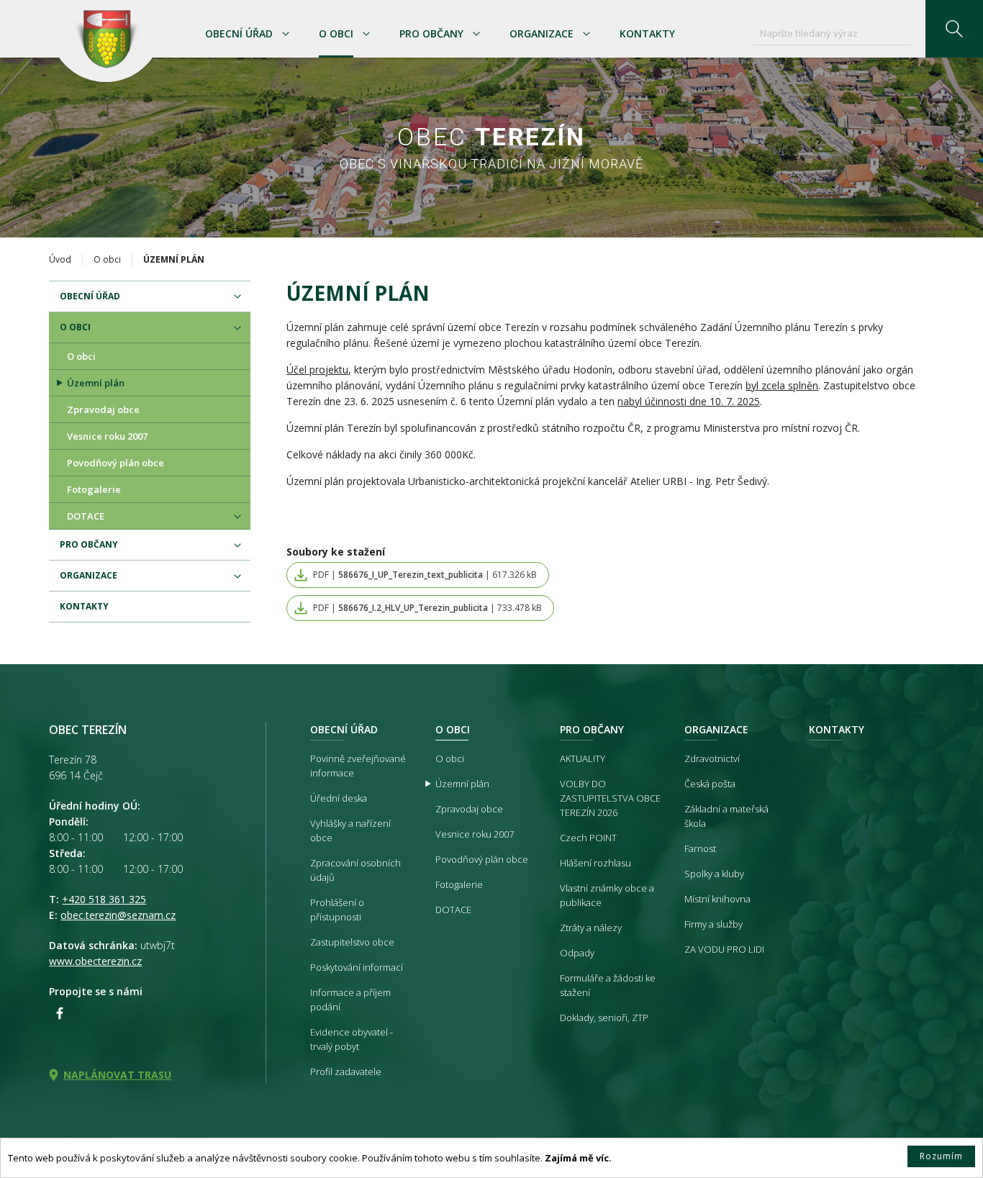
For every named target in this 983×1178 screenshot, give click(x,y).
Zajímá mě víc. (578, 1157)
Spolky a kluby (714, 873)
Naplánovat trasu (117, 1075)
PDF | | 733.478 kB (427, 608)
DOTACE (85, 515)
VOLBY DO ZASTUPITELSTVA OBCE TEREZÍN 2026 (610, 798)
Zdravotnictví (712, 758)
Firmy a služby (713, 924)
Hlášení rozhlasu (595, 862)
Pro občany (431, 33)
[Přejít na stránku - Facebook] (60, 1013)
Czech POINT (588, 837)
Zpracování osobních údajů (355, 870)
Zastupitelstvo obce (352, 941)
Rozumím (941, 1156)
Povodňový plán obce (115, 462)
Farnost (700, 848)
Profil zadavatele (345, 1071)
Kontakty (647, 33)
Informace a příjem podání (350, 999)
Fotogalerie (94, 489)
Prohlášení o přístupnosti (337, 909)
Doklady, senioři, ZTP (604, 1017)
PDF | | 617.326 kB (425, 574)
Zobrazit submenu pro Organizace (586, 34)
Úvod (60, 259)
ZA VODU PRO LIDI (724, 949)
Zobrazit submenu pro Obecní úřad (285, 34)
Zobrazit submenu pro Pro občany (476, 34)
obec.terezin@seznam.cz (118, 915)
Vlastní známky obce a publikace (607, 895)
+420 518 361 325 (104, 899)
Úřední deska (338, 798)
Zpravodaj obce (103, 409)
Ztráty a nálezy (591, 927)
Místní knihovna (717, 898)
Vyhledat (954, 29)
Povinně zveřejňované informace (358, 765)
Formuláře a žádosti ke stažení (608, 985)
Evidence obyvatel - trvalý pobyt (351, 1039)
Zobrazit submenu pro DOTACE (237, 516)
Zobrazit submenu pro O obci (366, 34)
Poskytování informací (356, 967)
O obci (336, 33)
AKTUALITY (582, 758)
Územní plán (95, 382)
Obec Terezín (106, 41)
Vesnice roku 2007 (107, 436)
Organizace (541, 33)
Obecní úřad (239, 33)
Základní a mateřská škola (726, 816)
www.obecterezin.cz (95, 961)
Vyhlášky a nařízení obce (350, 830)
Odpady (577, 952)
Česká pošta (709, 783)
